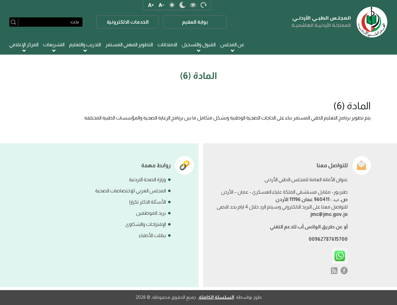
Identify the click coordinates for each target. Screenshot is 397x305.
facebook (344, 270)
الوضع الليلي (182, 5)
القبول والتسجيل (199, 44)
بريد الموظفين (151, 213)
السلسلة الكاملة (216, 297)
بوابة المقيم (195, 22)
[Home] (340, 22)
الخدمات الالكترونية (128, 22)
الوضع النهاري (172, 5)
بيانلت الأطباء (152, 235)
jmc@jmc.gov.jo (329, 214)
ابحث (14, 22)
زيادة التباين (193, 5)
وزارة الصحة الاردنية (147, 179)
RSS (334, 270)
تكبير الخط (150, 5)
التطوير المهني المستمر (129, 44)
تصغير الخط (161, 5)
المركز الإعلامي (23, 44)
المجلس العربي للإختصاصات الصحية (130, 190)
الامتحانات (167, 44)
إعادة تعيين (203, 5)
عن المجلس (232, 44)
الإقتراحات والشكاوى (145, 224)
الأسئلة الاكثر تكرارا (147, 201)
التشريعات (54, 44)
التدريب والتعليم (85, 44)
